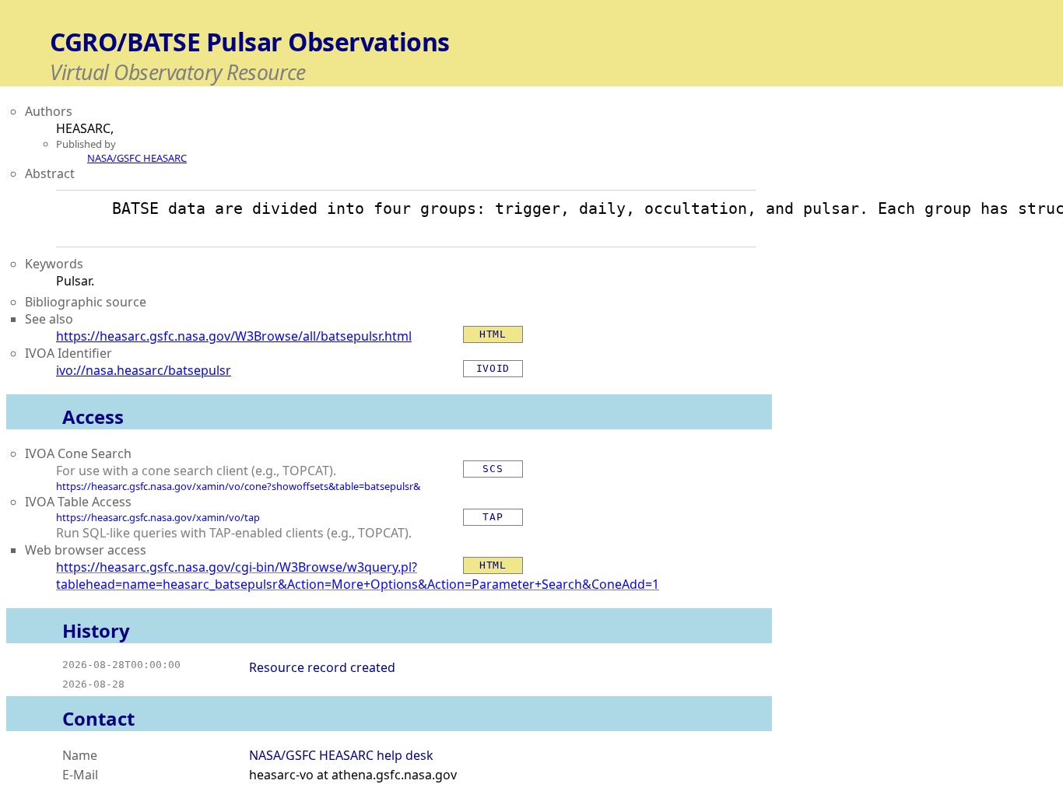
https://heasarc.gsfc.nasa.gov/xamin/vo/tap (158, 517)
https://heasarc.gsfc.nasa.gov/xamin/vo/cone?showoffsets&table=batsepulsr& (238, 486)
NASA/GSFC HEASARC (137, 158)
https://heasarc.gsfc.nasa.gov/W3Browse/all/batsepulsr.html (234, 336)
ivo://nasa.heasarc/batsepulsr (143, 370)
